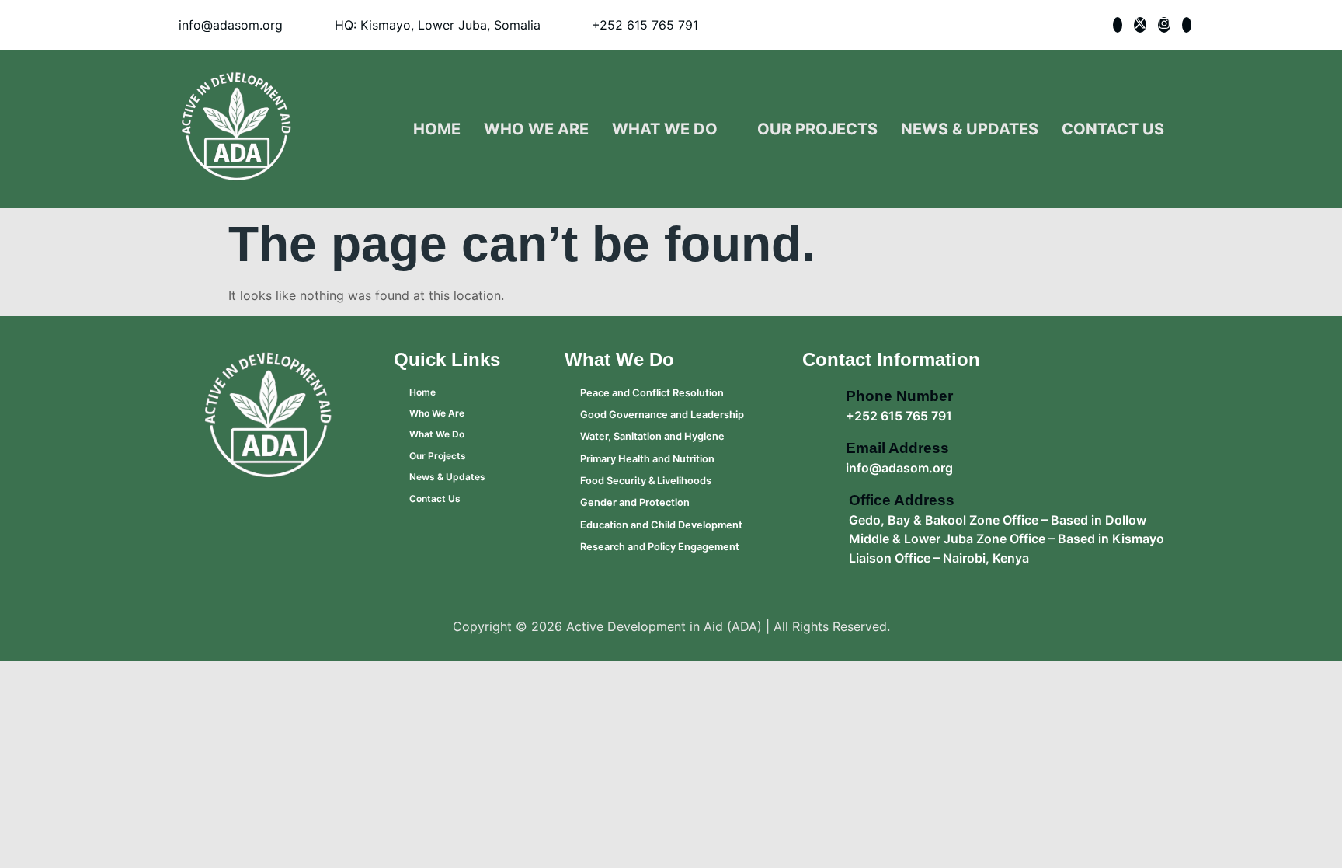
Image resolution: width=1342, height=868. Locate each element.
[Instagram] (1164, 25)
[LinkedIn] (1186, 25)
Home (437, 129)
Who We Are (536, 129)
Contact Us (1113, 129)
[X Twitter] (1140, 25)
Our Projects (817, 129)
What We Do (665, 129)
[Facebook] (1117, 25)
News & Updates (969, 129)
